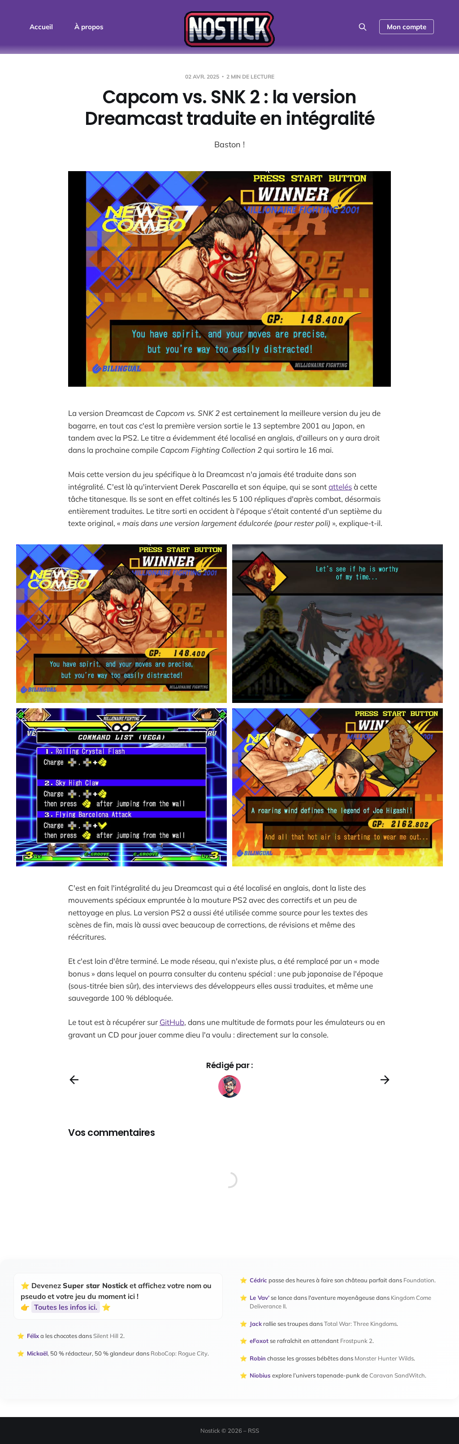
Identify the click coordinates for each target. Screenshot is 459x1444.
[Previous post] (74, 1079)
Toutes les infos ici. (65, 1307)
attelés (340, 486)
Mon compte (406, 26)
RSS (253, 1430)
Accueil (41, 26)
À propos (89, 26)
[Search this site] (362, 27)
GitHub (172, 1022)
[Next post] (385, 1079)
